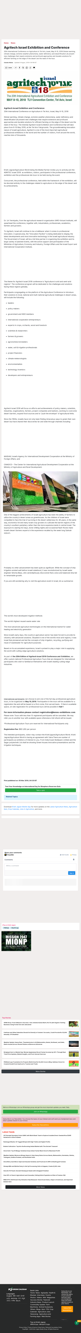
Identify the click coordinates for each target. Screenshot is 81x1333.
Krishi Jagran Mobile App (21, 807)
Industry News (35, 1302)
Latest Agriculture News (59, 807)
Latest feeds (8, 1132)
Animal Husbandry (46, 1307)
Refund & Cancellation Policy (54, 1327)
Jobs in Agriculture (27, 809)
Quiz (43, 1309)
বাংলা (19, 1298)
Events (48, 1295)
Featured (46, 1300)
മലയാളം (14, 1298)
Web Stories (46, 1316)
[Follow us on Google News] (64, 1319)
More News (40, 1187)
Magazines (51, 1297)
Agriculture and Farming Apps (40, 1315)
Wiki (44, 1297)
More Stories (40, 1071)
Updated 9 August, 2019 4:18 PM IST (25, 62)
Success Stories (36, 1300)
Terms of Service (32, 1327)
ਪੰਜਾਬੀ (22, 1296)
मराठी (18, 1296)
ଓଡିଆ (8, 1301)
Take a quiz (40, 790)
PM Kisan (6, 928)
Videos (39, 1297)
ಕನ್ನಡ (23, 1298)
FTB (47, 1309)
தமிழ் (8, 1298)
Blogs (38, 1309)
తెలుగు (18, 1301)
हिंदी (14, 1296)
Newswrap (34, 1314)
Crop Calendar (13, 809)
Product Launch (48, 1302)
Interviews (41, 1295)
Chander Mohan (8, 62)
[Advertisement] (40, 153)
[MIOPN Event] (16, 941)
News (38, 1293)
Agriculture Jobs (44, 1312)
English (9, 1296)
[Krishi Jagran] (17, 1289)
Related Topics (12, 797)
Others (32, 1309)
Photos (33, 1297)
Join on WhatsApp (40, 1112)
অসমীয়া (13, 1301)
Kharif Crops (15, 928)
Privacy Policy (23, 1327)
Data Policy (41, 1327)
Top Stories (6, 1018)
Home (32, 1293)
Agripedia (44, 1293)
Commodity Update (37, 1305)
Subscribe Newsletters (40, 1125)
